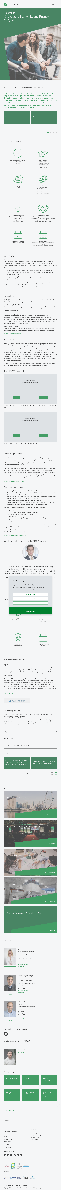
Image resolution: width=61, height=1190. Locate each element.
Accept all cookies (30, 594)
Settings (30, 603)
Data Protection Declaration (30, 609)
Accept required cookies (30, 598)
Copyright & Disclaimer (30, 611)
